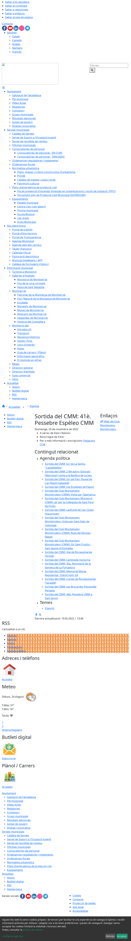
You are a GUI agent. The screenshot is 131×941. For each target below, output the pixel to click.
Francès (17, 52)
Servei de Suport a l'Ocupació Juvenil (29, 839)
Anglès (16, 44)
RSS (9, 422)
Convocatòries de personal (23, 851)
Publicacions (14, 647)
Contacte (7, 23)
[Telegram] (27, 28)
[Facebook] (5, 28)
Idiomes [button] (12, 32)
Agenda (34, 406)
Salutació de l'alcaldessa (21, 797)
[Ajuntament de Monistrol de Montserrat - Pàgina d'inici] (30, 73)
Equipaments (15, 870)
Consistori (13, 812)
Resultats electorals (19, 820)
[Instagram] (22, 28)
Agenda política (16, 651)
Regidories (13, 808)
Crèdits (77, 895)
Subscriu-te (9, 758)
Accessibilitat (80, 911)
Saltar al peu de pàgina (19, 17)
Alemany (17, 48)
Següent (17, 730)
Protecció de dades (84, 903)
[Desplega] (23, 407)
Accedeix (7, 679)
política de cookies (32, 929)
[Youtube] (10, 28)
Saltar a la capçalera (17, 2)
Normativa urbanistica (20, 862)
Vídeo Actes (14, 805)
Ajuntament (9, 793)
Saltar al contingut (16, 6)
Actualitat (15, 407)
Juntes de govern (17, 824)
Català (16, 36)
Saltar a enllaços (15, 13)
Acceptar (122, 936)
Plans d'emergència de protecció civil (29, 866)
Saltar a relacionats (16, 9)
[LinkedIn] (16, 28)
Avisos (11, 415)
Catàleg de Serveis (18, 835)
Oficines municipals (19, 847)
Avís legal (78, 907)
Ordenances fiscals (18, 858)
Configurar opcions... (13, 936)
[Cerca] (92, 70)
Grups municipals (17, 816)
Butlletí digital (15, 418)
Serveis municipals (13, 831)
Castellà (17, 40)
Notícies (12, 635)
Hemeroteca (14, 426)
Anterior (7, 730)
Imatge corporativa (18, 828)
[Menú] (3, 87)
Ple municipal (15, 801)
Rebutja (110, 936)
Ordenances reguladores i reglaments (30, 854)
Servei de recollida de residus (24, 843)
